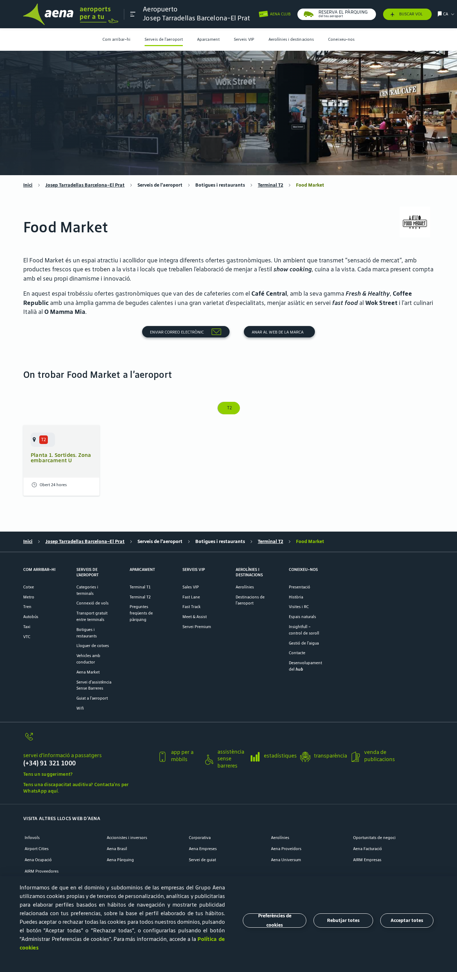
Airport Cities (37, 848)
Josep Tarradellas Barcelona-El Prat (85, 185)
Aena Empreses (203, 848)
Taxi (26, 626)
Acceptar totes (407, 920)
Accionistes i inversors (127, 837)
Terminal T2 (270, 185)
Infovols (32, 837)
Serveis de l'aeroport (164, 39)
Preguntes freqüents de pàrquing (141, 613)
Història (296, 597)
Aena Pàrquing (120, 859)
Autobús (30, 616)
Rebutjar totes (343, 920)
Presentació (299, 586)
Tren (27, 606)
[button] (132, 14)
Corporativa (200, 837)
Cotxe (28, 586)
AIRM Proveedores (42, 871)
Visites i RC (299, 606)
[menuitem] (116, 39)
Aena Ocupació (38, 859)
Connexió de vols (92, 603)
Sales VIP (190, 586)
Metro (28, 597)
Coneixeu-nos (341, 39)
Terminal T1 (140, 586)
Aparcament (208, 39)
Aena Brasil (117, 848)
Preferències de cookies (274, 920)
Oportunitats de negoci (374, 837)
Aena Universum (286, 859)
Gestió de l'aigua (304, 643)
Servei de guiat (202, 859)
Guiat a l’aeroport (92, 698)
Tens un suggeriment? (47, 774)
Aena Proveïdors (286, 848)
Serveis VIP (244, 39)
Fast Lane (191, 597)
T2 (228, 408)
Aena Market (88, 672)
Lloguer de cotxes (92, 645)
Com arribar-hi (116, 39)
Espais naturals (302, 616)
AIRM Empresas (367, 859)
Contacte (297, 652)
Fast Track (191, 606)
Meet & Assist (194, 616)
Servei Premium (196, 626)
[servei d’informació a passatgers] (87, 740)
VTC (26, 636)
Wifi (80, 708)
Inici (27, 185)
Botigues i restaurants (220, 185)
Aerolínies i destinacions (291, 39)
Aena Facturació (367, 848)
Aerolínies (245, 586)
